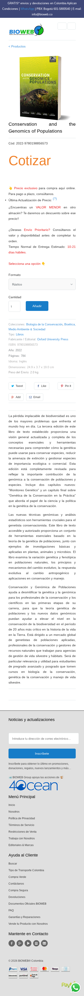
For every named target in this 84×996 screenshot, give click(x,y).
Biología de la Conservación (44, 324)
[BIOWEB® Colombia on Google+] (21, 943)
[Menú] (62, 26)
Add (18, 397)
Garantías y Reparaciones (24, 917)
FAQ (11, 910)
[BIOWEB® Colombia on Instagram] (37, 943)
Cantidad (15, 297)
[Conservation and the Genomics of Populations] (42, 87)
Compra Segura (18, 890)
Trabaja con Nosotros (22, 838)
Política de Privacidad (22, 818)
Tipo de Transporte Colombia (26, 870)
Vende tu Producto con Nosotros (28, 923)
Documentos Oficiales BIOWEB (27, 903)
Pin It (68, 386)
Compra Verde (17, 877)
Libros (20, 334)
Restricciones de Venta (23, 831)
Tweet (19, 386)
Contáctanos (16, 883)
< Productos (17, 46)
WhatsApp (27, 8)
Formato (15, 275)
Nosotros (14, 811)
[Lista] (71, 26)
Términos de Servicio (21, 825)
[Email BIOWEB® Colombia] (45, 943)
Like (43, 386)
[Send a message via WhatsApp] (75, 988)
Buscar (13, 863)
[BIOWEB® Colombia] (26, 30)
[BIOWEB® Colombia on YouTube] (29, 943)
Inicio (12, 805)
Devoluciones (17, 897)
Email (36, 397)
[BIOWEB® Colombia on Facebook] (13, 943)
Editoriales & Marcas (21, 845)
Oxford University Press (52, 339)
